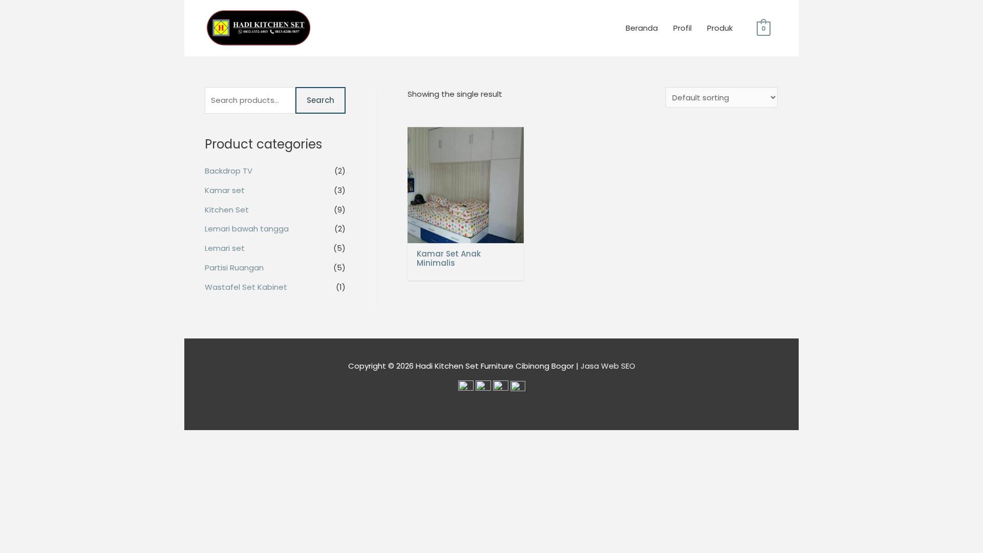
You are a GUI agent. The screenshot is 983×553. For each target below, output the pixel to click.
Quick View (465, 234)
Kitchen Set (227, 209)
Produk (720, 28)
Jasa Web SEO (608, 365)
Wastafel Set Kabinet (246, 287)
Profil (682, 28)
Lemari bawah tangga (247, 228)
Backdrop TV (228, 170)
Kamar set (225, 190)
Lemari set (225, 248)
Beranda (642, 28)
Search (320, 100)
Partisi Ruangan (234, 267)
